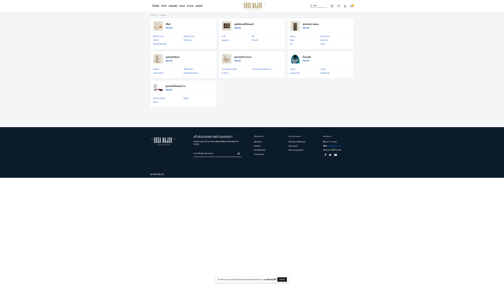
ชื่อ (229, 156)
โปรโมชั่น (155, 5)
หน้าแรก (154, 15)
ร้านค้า (164, 5)
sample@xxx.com (334, 146)
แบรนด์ (182, 5)
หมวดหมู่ (163, 15)
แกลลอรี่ (198, 5)
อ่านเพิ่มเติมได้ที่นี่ (270, 279)
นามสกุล (231, 169)
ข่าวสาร (190, 5)
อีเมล (230, 182)
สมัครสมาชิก (252, 197)
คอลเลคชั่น (173, 5)
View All (169, 28)
